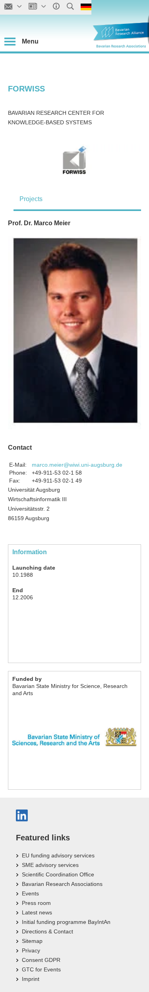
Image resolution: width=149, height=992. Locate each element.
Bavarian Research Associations (62, 884)
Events (30, 893)
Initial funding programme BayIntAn (66, 922)
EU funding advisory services (58, 855)
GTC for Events (41, 969)
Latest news (37, 912)
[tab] (77, 199)
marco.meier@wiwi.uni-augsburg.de (77, 465)
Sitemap (32, 941)
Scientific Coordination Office (58, 874)
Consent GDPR (41, 960)
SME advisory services (50, 865)
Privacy (31, 950)
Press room (36, 903)
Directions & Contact (47, 931)
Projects (31, 199)
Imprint (30, 979)
